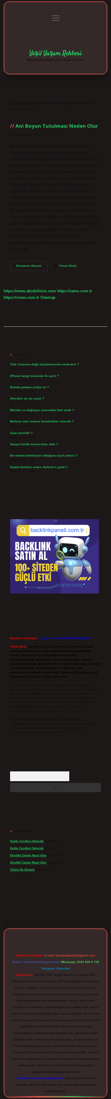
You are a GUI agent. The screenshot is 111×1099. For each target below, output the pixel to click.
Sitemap (47, 297)
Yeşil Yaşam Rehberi (55, 53)
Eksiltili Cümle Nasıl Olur (28, 855)
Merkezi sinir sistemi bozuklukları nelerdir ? (42, 421)
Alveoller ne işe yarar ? (27, 398)
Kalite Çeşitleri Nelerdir (27, 841)
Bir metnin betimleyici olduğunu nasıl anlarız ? (43, 455)
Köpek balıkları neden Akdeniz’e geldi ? (38, 467)
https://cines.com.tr (21, 297)
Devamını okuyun (32, 267)
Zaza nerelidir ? (21, 433)
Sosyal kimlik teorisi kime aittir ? (34, 444)
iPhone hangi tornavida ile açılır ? (34, 376)
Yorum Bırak (68, 265)
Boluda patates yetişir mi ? (29, 387)
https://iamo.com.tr (74, 291)
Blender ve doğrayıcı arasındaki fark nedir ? (42, 410)
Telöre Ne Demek (22, 869)
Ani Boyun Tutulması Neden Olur (56, 125)
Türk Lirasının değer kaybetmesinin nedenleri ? (44, 364)
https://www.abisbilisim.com (30, 291)
